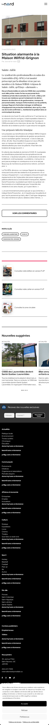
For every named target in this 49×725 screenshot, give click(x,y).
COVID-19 (24, 234)
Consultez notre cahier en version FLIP (29, 289)
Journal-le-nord (10, 61)
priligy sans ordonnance (11, 455)
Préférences (24, 717)
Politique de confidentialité (31, 722)
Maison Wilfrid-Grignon (11, 239)
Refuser (24, 710)
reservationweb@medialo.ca (12, 671)
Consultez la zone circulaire (25, 307)
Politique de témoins (15, 722)
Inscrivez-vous (39, 415)
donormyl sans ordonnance (12, 446)
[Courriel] (18, 61)
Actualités (6, 341)
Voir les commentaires (24, 213)
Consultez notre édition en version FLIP (30, 271)
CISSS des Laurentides (10, 234)
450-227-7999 (7, 669)
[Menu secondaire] (45, 4)
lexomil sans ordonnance (11, 450)
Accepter (24, 704)
